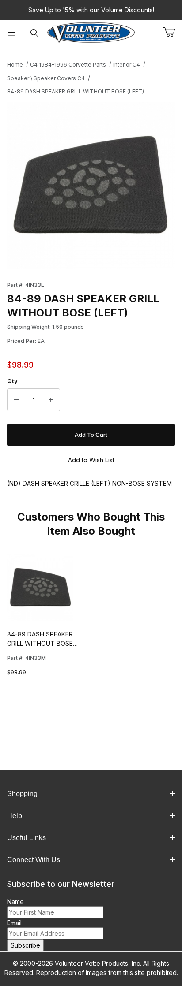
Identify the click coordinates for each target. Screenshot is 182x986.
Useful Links (26, 837)
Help (14, 815)
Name (15, 901)
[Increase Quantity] (51, 400)
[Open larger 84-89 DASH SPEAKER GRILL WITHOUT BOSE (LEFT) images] (91, 185)
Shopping (22, 793)
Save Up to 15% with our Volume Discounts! (91, 10)
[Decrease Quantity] (16, 400)
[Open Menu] (11, 33)
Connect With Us (33, 859)
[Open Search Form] (34, 33)
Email (14, 922)
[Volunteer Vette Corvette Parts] (91, 32)
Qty (12, 380)
